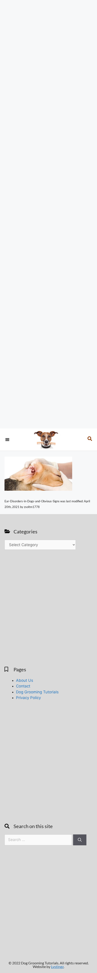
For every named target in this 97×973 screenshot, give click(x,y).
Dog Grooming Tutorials (37, 692)
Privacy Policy (28, 697)
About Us (24, 680)
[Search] (79, 839)
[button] (7, 439)
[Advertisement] (48, 214)
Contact (23, 686)
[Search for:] (39, 839)
